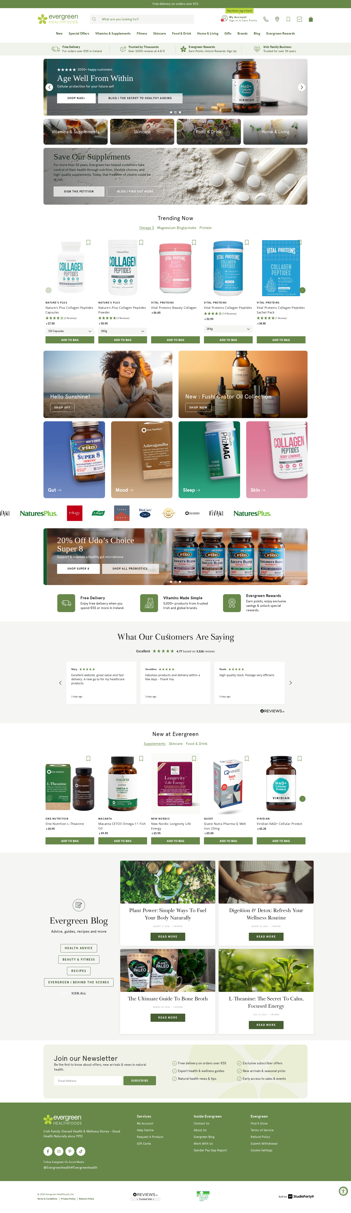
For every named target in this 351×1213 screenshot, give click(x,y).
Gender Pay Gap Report (210, 1150)
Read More (168, 936)
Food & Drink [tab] (196, 744)
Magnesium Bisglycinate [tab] (176, 228)
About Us (200, 1130)
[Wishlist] (288, 19)
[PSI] (203, 1200)
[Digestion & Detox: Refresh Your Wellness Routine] (266, 882)
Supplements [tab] (155, 744)
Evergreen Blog (204, 1137)
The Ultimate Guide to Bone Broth (168, 998)
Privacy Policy (68, 1199)
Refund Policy (260, 1137)
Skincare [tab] (176, 744)
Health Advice (79, 948)
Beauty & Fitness (79, 959)
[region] (175, 683)
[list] (175, 290)
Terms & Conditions (47, 1199)
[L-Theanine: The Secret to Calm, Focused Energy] (266, 970)
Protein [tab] (205, 228)
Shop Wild (89, 564)
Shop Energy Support (149, 98)
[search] (94, 19)
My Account (145, 1123)
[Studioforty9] (296, 1197)
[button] (60, 683)
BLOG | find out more (135, 191)
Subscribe (139, 1080)
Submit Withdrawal (264, 1143)
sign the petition (79, 191)
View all (79, 993)
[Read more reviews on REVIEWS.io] (272, 712)
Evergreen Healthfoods (57, 1194)
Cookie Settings (261, 1150)
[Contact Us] (266, 19)
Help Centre (145, 1130)
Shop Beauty (131, 564)
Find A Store (259, 1123)
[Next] (302, 290)
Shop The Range (94, 98)
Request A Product (150, 1137)
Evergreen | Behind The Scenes (78, 982)
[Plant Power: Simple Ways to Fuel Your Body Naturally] (167, 882)
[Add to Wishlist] (88, 242)
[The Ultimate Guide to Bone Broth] (167, 970)
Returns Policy (86, 1199)
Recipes (78, 971)
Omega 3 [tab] (146, 228)
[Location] (277, 19)
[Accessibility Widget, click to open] (343, 1191)
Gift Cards (144, 1143)
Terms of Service (262, 1130)
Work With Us (203, 1143)
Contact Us (201, 1123)
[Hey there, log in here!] (225, 19)
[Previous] (49, 87)
